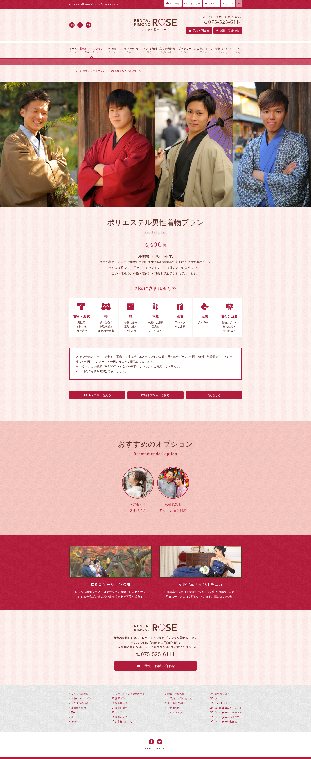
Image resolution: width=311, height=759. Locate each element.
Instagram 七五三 (225, 721)
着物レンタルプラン (92, 50)
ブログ (229, 3)
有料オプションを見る (155, 395)
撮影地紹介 (121, 703)
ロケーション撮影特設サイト (131, 693)
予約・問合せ (201, 30)
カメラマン (121, 712)
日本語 (207, 11)
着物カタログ (223, 50)
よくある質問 (149, 50)
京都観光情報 (167, 50)
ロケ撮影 (174, 3)
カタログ (212, 3)
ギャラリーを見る (99, 395)
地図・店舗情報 (176, 693)
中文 (228, 11)
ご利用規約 (173, 707)
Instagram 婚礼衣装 (226, 717)
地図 (229, 30)
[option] (78, 144)
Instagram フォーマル (228, 712)
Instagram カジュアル (228, 707)
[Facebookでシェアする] (151, 741)
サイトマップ (174, 712)
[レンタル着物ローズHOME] (239, 3)
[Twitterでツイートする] (159, 741)
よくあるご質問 (176, 703)
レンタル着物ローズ (82, 693)
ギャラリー (193, 3)
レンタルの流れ (129, 50)
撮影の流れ (121, 707)
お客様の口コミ (203, 50)
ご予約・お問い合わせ (158, 666)
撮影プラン (121, 698)
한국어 (237, 11)
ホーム (73, 50)
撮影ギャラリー (123, 717)
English (218, 11)
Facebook (221, 703)
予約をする (214, 395)
